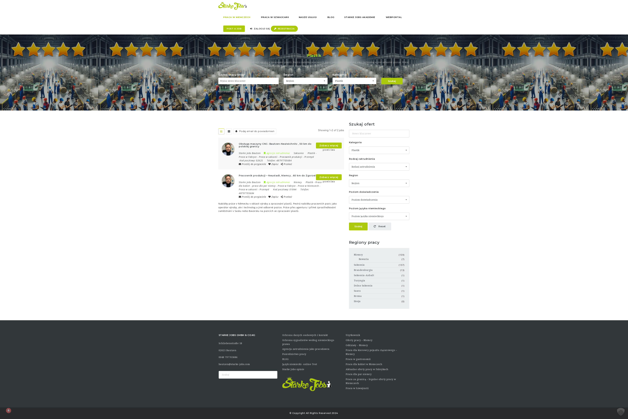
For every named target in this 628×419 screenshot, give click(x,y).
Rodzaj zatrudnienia (362, 158)
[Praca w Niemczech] (232, 5)
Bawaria (364, 259)
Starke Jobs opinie (293, 369)
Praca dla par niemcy (359, 374)
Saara (357, 291)
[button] (621, 412)
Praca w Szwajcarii (275, 17)
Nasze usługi (308, 17)
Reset (382, 226)
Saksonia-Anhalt (364, 275)
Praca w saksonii (268, 156)
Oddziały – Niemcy (357, 345)
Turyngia (359, 280)
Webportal (394, 17)
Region (289, 74)
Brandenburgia (363, 270)
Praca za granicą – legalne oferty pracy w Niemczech (371, 381)
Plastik (311, 153)
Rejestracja (286, 28)
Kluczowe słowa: (229, 91)
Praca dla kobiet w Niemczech (364, 364)
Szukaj (392, 81)
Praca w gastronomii (358, 359)
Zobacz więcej (328, 145)
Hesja (357, 301)
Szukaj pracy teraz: (231, 74)
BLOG (285, 359)
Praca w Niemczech (236, 17)
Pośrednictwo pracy (294, 354)
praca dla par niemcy (264, 185)
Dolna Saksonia (363, 285)
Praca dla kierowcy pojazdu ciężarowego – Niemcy (371, 352)
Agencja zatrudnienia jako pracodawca (306, 349)
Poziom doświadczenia (364, 191)
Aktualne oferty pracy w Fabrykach (367, 369)
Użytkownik (353, 335)
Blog (330, 17)
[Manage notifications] (8, 410)
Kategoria (339, 74)
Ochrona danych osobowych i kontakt (305, 335)
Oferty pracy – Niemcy (359, 340)
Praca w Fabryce (248, 156)
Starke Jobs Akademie (359, 17)
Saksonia (359, 265)
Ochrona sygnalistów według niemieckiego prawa (308, 342)
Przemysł (309, 156)
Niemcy (358, 254)
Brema (358, 296)
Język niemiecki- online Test (299, 364)
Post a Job (234, 28)
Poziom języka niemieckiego (367, 208)
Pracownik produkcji (291, 156)
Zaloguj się (261, 28)
